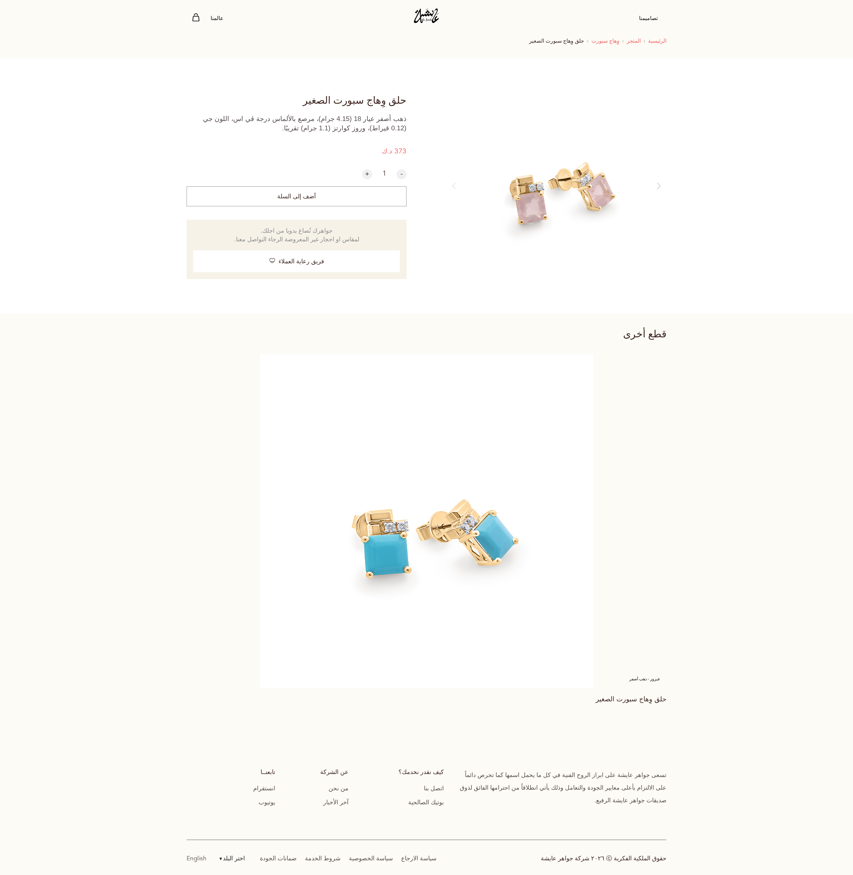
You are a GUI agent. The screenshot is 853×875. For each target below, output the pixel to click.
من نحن (339, 788)
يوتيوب (267, 802)
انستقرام (264, 788)
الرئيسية (657, 41)
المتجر (634, 41)
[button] (454, 186)
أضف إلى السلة (296, 196)
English (197, 859)
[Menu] (196, 18)
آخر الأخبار (336, 802)
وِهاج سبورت (605, 41)
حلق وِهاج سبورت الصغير (631, 699)
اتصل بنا (434, 788)
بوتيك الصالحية (426, 802)
